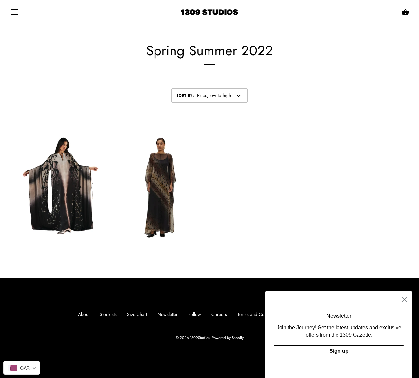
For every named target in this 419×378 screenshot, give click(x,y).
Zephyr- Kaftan (60, 185)
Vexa (159, 185)
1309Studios (200, 337)
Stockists (108, 314)
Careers (219, 314)
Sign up (339, 351)
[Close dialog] (404, 299)
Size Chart (137, 314)
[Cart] (405, 12)
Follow (194, 314)
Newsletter (167, 314)
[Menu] (15, 13)
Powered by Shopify (228, 337)
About (83, 314)
